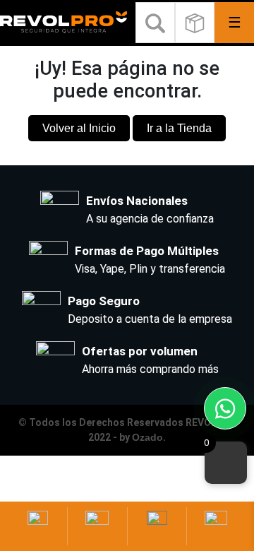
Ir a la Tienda (179, 128)
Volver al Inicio (79, 128)
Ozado (147, 437)
